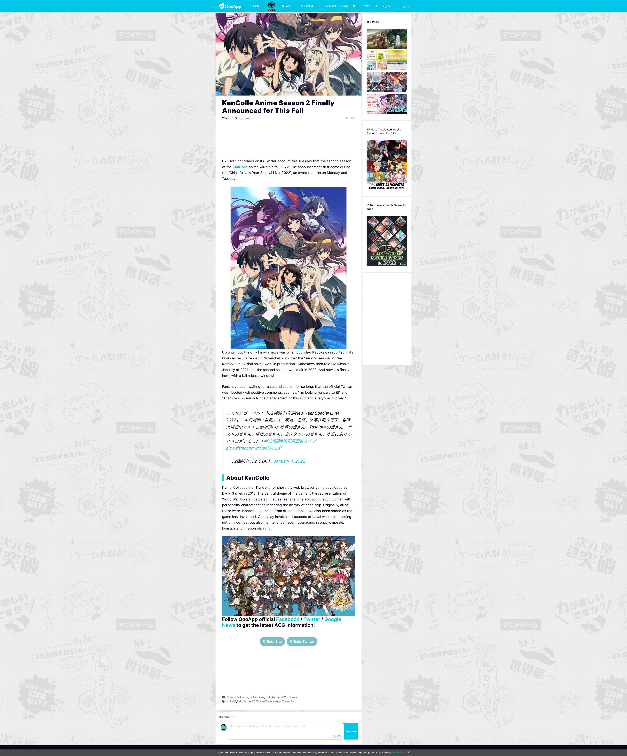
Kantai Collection (284, 701)
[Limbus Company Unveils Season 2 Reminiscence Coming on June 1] (397, 39)
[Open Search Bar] (376, 6)
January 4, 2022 (289, 461)
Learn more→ (398, 752)
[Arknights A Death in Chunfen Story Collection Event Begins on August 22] (377, 39)
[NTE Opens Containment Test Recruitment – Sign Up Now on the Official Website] (397, 105)
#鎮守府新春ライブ (298, 441)
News (286, 6)
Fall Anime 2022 (277, 697)
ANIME (231, 701)
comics (330, 6)
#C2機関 (272, 441)
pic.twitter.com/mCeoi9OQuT (254, 448)
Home (257, 6)
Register (387, 6)
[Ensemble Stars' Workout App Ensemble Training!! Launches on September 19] (397, 61)
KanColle (240, 167)
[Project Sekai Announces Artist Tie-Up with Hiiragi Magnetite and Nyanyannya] (377, 61)
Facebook (287, 619)
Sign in (406, 6)
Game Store (349, 6)
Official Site (272, 641)
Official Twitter (302, 641)
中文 (366, 6)
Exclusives (307, 6)
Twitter (311, 619)
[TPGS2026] (271, 6)
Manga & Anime (237, 697)
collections (257, 697)
